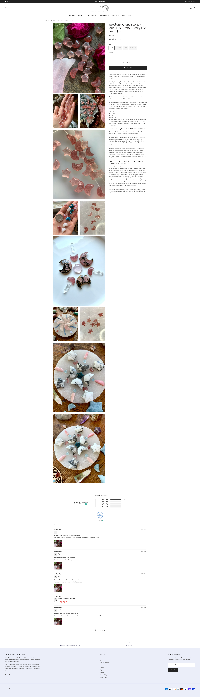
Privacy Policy (103, 675)
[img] (57, 529)
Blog (101, 660)
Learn (129, 15)
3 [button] (100, 630)
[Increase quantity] (116, 55)
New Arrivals (72, 15)
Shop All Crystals (104, 662)
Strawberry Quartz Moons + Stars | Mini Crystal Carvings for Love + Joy (61, 20)
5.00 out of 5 (85, 502)
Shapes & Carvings (104, 15)
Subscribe (173, 669)
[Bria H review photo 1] (58, 622)
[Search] (6, 8)
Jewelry (123, 15)
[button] (112, 39)
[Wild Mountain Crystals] (100, 8)
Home (43, 20)
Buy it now (128, 67)
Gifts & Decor (115, 15)
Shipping (102, 670)
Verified (100, 520)
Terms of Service (104, 677)
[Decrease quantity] (110, 55)
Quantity (111, 52)
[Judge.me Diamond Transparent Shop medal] (100, 515)
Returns (102, 672)
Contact (102, 667)
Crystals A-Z (81, 15)
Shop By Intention (92, 15)
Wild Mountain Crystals (13, 688)
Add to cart (127, 62)
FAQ (101, 665)
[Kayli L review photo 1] (58, 566)
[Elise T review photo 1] (58, 543)
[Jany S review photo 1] (58, 588)
